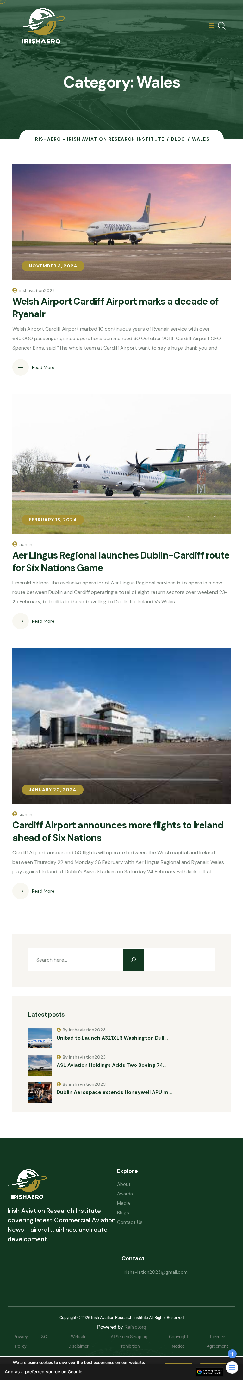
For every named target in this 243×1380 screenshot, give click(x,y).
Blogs (123, 1213)
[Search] (133, 960)
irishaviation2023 (37, 290)
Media (123, 1203)
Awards (125, 1194)
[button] (121, 1372)
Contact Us (130, 1222)
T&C (47, 1336)
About (124, 1184)
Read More (43, 367)
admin (25, 544)
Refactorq (135, 1327)
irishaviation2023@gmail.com (156, 1272)
